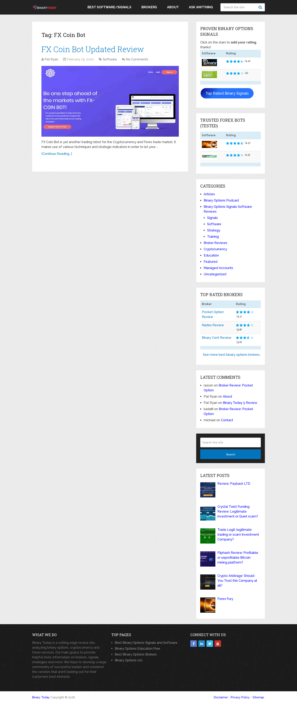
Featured (210, 262)
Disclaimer (221, 697)
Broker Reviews (215, 243)
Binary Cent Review (216, 338)
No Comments (137, 59)
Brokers (149, 7)
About (173, 7)
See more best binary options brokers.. (232, 355)
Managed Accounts (218, 268)
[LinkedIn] (201, 643)
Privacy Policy (240, 697)
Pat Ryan (51, 59)
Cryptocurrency (215, 249)
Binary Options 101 (129, 660)
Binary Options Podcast (221, 200)
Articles (209, 194)
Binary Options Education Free (137, 648)
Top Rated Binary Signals (227, 93)
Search (261, 7)
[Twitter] (209, 643)
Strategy (213, 230)
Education (211, 255)
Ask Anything (201, 7)
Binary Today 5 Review (240, 403)
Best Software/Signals (109, 7)
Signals (212, 218)
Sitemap (258, 697)
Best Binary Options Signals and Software (146, 643)
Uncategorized (215, 274)
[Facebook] (193, 643)
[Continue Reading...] (56, 154)
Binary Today (41, 697)
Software (110, 59)
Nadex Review (213, 325)
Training (213, 237)
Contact (227, 420)
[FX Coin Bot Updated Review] (110, 101)
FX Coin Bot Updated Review (92, 49)
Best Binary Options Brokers (136, 654)
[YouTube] (218, 643)
